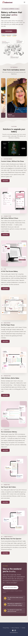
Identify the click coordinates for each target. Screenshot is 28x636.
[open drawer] (24, 2)
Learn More (5, 180)
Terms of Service (15, 627)
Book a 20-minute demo (10, 587)
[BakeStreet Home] (7, 2)
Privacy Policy (6, 627)
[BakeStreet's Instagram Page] (15, 631)
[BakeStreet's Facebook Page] (13, 631)
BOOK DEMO (9, 31)
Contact (23, 627)
